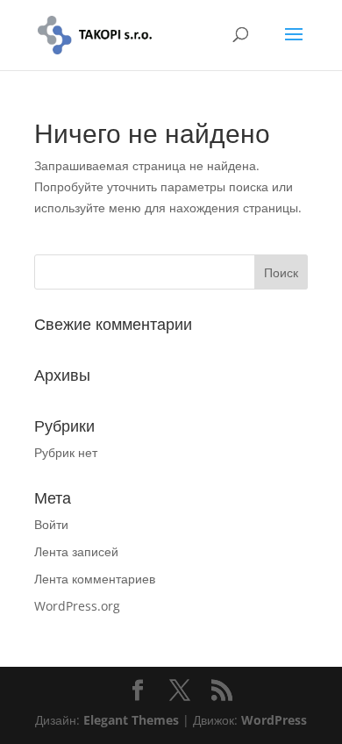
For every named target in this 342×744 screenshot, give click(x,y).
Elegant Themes (131, 720)
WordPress (274, 720)
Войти (51, 524)
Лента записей (76, 551)
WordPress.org (77, 605)
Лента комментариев (94, 578)
